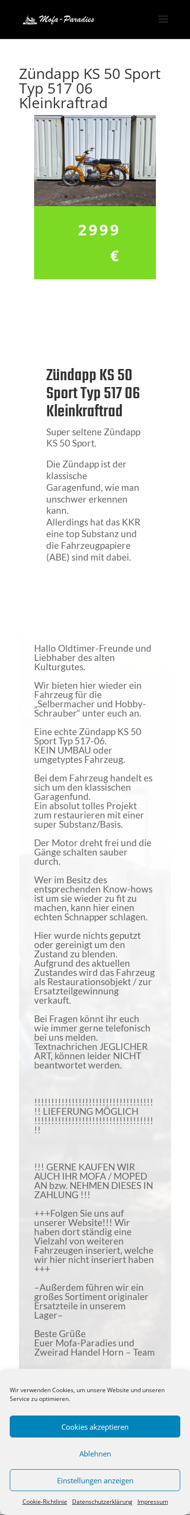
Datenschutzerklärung (102, 1501)
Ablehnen (95, 1453)
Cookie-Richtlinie (44, 1501)
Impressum (152, 1501)
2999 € (99, 242)
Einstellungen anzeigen (95, 1480)
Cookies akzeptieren (95, 1427)
